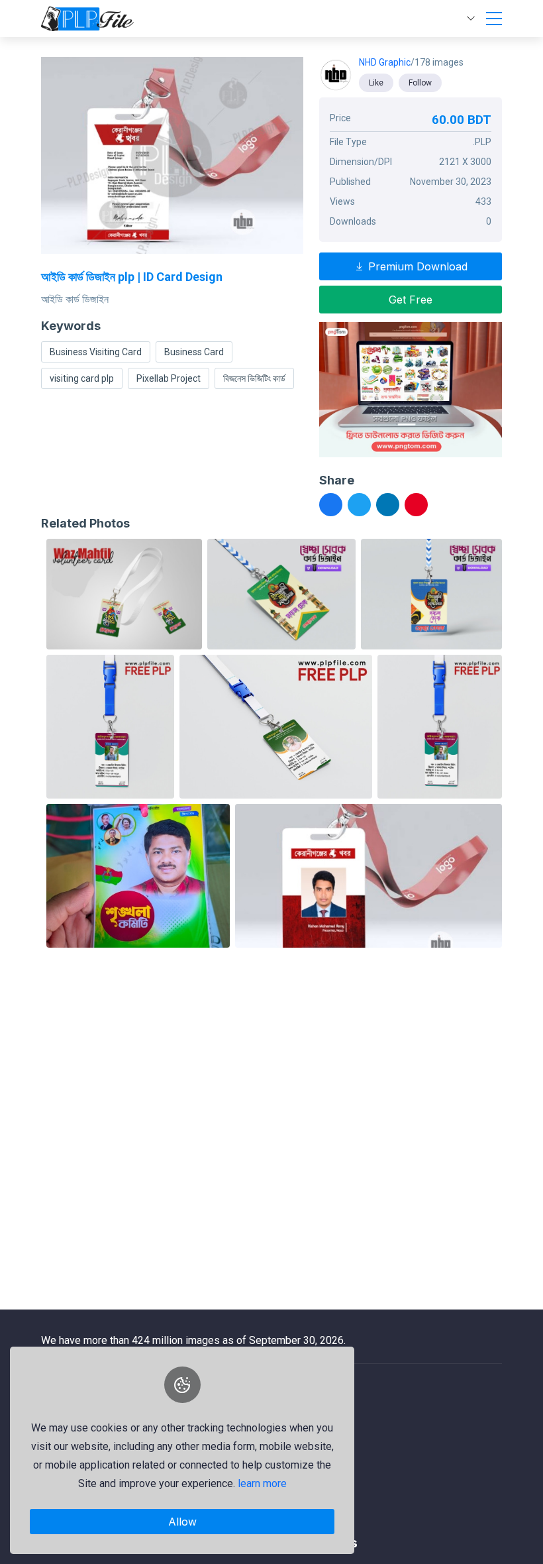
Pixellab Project (168, 378)
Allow (182, 1521)
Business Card (194, 352)
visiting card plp (82, 378)
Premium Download (416, 266)
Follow (420, 82)
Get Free (410, 299)
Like (376, 82)
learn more (262, 1483)
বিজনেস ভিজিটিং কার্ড (254, 378)
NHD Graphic (385, 62)
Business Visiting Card (96, 352)
